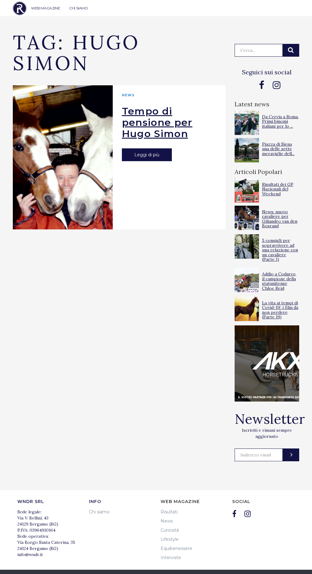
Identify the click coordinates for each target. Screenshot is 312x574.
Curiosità (170, 530)
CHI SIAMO (78, 8)
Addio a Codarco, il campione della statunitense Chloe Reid (279, 281)
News (128, 95)
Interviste (171, 557)
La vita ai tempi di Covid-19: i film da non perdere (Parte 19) (280, 310)
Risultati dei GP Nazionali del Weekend (277, 189)
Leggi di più (146, 155)
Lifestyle (170, 539)
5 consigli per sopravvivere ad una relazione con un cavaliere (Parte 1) (280, 250)
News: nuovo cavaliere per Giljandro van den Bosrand (279, 219)
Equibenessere (176, 548)
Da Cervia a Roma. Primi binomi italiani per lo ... (280, 121)
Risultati (169, 512)
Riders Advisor (20, 8)
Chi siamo (99, 512)
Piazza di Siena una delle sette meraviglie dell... (278, 148)
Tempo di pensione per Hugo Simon (157, 122)
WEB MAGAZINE (45, 8)
